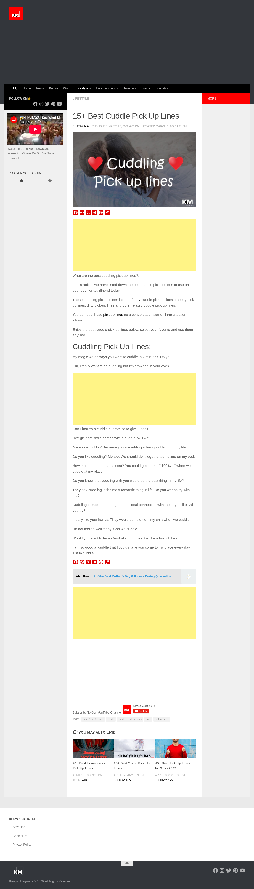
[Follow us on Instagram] (41, 104)
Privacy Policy (22, 844)
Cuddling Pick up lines (130, 719)
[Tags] (49, 181)
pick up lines (113, 315)
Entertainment (105, 88)
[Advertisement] (127, 56)
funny (135, 300)
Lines (148, 719)
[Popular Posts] (21, 181)
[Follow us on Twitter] (47, 104)
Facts (146, 88)
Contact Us (20, 835)
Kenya (53, 88)
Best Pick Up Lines (93, 719)
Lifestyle (82, 88)
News (40, 88)
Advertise (19, 827)
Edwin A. (83, 126)
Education (162, 88)
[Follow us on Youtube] (59, 104)
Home (27, 88)
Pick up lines (162, 719)
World (67, 88)
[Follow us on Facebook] (35, 104)
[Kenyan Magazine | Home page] (16, 13)
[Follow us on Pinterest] (53, 104)
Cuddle (110, 719)
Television (130, 88)
